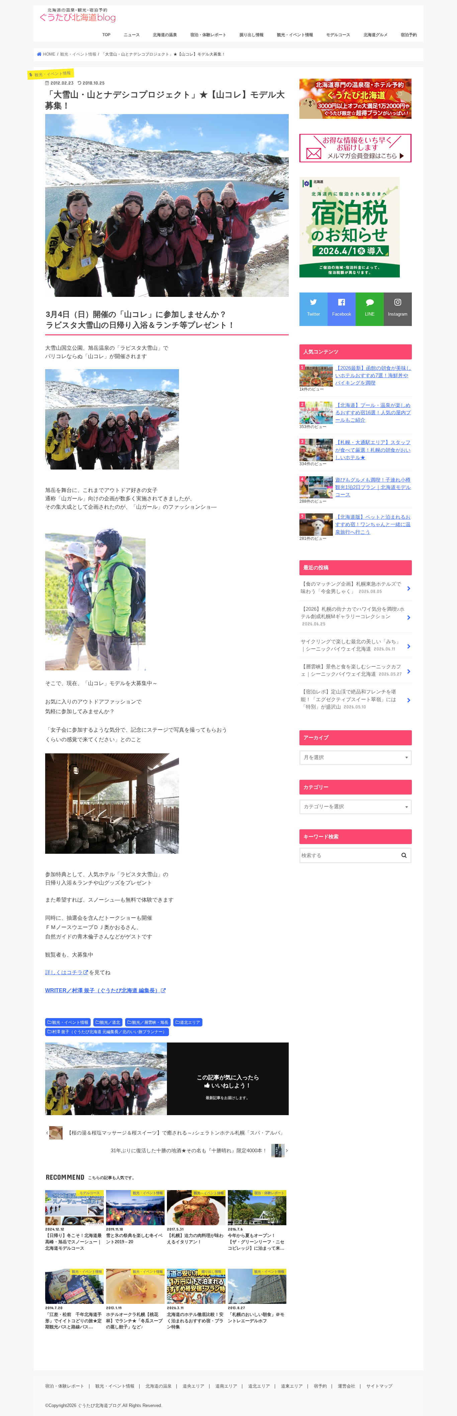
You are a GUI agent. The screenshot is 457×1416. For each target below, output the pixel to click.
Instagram (397, 314)
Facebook (341, 314)
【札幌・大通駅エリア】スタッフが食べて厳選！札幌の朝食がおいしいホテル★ (372, 450)
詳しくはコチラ (64, 972)
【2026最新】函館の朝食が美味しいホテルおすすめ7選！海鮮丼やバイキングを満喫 (373, 375)
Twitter (313, 314)
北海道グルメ (376, 34)
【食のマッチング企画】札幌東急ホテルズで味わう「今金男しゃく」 (351, 587)
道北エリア (190, 1022)
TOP (106, 34)
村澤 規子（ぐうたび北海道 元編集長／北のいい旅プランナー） (109, 1031)
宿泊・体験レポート (208, 34)
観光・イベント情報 (295, 34)
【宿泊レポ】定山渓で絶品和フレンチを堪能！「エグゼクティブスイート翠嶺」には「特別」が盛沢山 (348, 699)
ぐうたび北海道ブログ (99, 1405)
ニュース (132, 34)
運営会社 (346, 1386)
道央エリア (193, 1386)
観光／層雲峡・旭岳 (150, 1022)
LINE (370, 314)
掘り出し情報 (252, 34)
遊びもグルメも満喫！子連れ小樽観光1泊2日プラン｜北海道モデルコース (373, 487)
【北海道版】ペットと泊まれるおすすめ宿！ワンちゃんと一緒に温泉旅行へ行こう (372, 524)
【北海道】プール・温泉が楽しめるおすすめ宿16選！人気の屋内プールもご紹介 (373, 413)
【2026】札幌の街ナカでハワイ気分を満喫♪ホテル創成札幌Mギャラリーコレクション (352, 616)
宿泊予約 (409, 34)
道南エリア (226, 1386)
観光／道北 (110, 1022)
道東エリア (292, 1386)
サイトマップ (379, 1386)
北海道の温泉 (165, 34)
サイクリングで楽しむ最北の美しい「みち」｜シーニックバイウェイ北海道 (351, 645)
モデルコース (338, 34)
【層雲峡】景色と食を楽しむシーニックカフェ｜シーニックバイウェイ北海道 (351, 670)
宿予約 (320, 1386)
